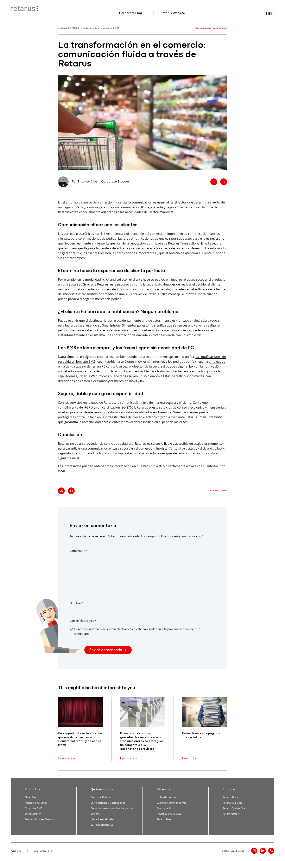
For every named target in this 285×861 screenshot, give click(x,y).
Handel (214, 490)
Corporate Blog (131, 13)
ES (270, 13)
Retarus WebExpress (94, 376)
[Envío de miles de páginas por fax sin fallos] (204, 712)
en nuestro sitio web (147, 466)
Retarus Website (173, 13)
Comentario (79, 551)
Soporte (229, 789)
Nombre (76, 603)
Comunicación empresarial (211, 28)
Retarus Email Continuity (204, 417)
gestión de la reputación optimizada (136, 243)
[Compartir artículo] (213, 181)
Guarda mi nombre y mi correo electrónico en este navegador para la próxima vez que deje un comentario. (137, 631)
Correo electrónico (83, 621)
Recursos (163, 789)
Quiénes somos (102, 789)
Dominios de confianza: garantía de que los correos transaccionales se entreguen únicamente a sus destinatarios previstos (142, 741)
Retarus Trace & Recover (103, 330)
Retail (223, 490)
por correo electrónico (111, 289)
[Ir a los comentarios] (223, 181)
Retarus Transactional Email (188, 243)
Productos (32, 789)
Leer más (65, 758)
